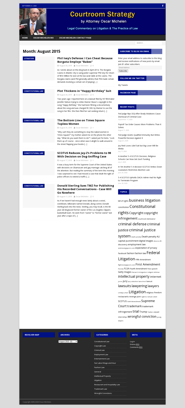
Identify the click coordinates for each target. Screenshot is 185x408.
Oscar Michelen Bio (43, 37)
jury (125, 281)
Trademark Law (100, 389)
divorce (157, 241)
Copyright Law (100, 346)
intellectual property (134, 276)
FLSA (126, 268)
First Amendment (148, 264)
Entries (134, 344)
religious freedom (154, 292)
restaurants (123, 296)
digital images (146, 240)
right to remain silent (149, 297)
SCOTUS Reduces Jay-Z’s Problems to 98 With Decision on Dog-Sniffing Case (84, 154)
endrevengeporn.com (126, 248)
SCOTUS (122, 301)
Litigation (137, 291)
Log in (132, 341)
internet (155, 276)
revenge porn (135, 296)
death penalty (136, 237)
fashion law (140, 253)
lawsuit (149, 281)
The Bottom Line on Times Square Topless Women (81, 122)
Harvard (135, 272)
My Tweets (123, 85)
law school (142, 281)
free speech (152, 268)
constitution (123, 207)
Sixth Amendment (134, 301)
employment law (137, 244)
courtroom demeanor (146, 219)
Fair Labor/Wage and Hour (105, 363)
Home (25, 37)
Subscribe (123, 71)
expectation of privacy (146, 247)
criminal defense (132, 223)
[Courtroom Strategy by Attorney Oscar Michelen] (92, 33)
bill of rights (123, 201)
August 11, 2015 (65, 196)
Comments (136, 347)
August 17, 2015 (65, 160)
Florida (121, 269)
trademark (134, 306)
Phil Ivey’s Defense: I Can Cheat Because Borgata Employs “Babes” (85, 60)
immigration (142, 272)
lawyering (139, 285)
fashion (130, 253)
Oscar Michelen (82, 65)
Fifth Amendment (143, 259)
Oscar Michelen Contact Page (75, 37)
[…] (96, 82)
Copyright (136, 213)
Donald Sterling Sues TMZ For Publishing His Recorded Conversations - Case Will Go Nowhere (85, 189)
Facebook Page (128, 92)
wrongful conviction (142, 316)
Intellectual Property (102, 376)
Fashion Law (99, 367)
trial (136, 311)
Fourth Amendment (138, 268)
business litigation (144, 200)
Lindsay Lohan (123, 293)
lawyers (153, 286)
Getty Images (124, 271)
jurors (120, 281)
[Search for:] (148, 43)
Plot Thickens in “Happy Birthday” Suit (84, 91)
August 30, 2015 (65, 65)
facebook (122, 253)
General (97, 371)
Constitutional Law (101, 341)
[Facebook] (162, 5)
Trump (143, 311)
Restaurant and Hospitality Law (107, 384)
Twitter (150, 312)
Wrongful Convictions (103, 393)
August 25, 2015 (65, 127)
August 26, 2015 (65, 94)
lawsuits (124, 285)
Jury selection (133, 281)
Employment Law (101, 354)
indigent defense (153, 272)
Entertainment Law (102, 358)
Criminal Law (99, 350)
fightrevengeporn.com (126, 265)
